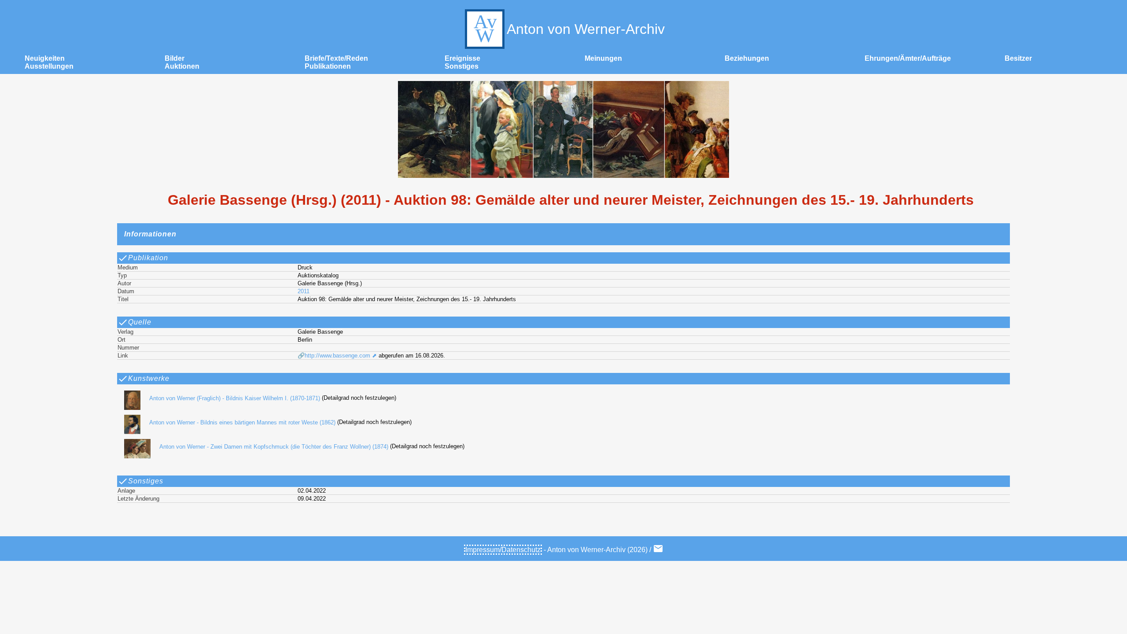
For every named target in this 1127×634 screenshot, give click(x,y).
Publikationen (328, 66)
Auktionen (182, 66)
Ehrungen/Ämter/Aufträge (908, 58)
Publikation (148, 258)
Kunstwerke (148, 378)
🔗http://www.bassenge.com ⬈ (337, 355)
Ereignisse (462, 58)
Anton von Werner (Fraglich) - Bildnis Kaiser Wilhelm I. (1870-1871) (234, 398)
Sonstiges (462, 66)
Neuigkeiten (45, 58)
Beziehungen (747, 58)
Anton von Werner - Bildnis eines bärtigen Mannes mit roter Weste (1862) (242, 422)
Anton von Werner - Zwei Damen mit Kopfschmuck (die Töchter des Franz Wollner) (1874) (273, 446)
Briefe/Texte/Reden (336, 58)
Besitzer (1018, 58)
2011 (303, 291)
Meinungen (603, 58)
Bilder (174, 58)
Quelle (139, 322)
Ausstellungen (49, 66)
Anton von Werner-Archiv (586, 29)
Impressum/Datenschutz (503, 549)
